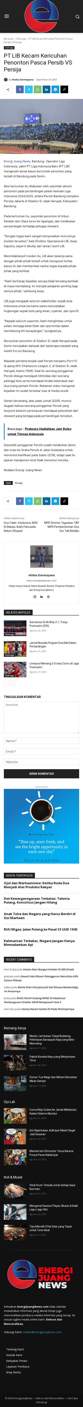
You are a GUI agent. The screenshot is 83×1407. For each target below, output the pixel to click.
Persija (18, 482)
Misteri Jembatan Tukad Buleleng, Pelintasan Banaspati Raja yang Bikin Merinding (52, 1039)
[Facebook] (20, 89)
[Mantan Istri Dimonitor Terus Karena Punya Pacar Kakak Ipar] (15, 1157)
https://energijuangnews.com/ (41, 580)
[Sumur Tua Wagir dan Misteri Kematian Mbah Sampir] (15, 1083)
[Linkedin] (46, 89)
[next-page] (12, 683)
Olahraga (21, 38)
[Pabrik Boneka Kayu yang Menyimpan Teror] (15, 1063)
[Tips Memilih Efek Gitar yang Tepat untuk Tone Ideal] (15, 1232)
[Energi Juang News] (41, 1275)
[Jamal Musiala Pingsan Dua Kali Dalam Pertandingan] (15, 649)
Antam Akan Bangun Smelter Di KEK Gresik (48, 969)
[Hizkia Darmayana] (6, 80)
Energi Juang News (17, 161)
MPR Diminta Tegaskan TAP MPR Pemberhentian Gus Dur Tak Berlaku (61, 527)
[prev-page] (6, 683)
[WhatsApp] (38, 89)
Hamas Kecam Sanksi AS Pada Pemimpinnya (47, 1009)
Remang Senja (15, 1028)
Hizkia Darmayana (23, 79)
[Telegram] (55, 89)
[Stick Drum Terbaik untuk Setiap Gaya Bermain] (15, 1191)
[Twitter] (29, 89)
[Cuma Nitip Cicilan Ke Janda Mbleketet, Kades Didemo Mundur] (15, 1116)
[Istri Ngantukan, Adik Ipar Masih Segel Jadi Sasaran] (15, 1136)
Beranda (8, 38)
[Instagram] (34, 596)
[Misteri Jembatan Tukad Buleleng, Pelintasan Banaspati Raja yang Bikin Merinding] (15, 1042)
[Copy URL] (64, 89)
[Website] (48, 596)
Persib (17, 351)
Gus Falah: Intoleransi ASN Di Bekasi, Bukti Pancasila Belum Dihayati (20, 527)
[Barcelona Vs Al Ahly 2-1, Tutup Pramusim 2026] (15, 628)
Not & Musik (13, 1177)
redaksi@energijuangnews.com (42, 1332)
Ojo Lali (9, 1102)
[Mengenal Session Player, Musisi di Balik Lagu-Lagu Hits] (15, 1212)
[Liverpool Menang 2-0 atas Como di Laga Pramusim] (15, 669)
